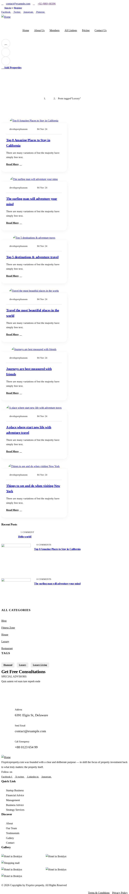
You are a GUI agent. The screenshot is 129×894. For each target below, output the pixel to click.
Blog (4, 620)
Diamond (8, 665)
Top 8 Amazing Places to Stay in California (57, 549)
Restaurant (7, 648)
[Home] (6, 17)
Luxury (5, 641)
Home (51, 98)
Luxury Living (40, 665)
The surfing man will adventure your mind (57, 583)
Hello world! (25, 536)
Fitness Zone (8, 627)
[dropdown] (5, 43)
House (4, 634)
